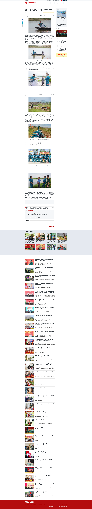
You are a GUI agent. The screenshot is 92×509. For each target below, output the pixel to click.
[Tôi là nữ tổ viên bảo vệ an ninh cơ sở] (29, 422)
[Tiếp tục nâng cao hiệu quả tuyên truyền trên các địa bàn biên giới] (29, 446)
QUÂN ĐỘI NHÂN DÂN (30, 210)
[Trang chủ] (26, 6)
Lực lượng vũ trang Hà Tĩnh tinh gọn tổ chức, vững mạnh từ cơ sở (62, 252)
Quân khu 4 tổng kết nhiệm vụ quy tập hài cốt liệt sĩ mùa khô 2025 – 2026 (62, 42)
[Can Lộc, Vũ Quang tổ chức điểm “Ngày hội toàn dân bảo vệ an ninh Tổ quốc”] (29, 414)
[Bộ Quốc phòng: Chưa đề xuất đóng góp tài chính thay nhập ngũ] (29, 278)
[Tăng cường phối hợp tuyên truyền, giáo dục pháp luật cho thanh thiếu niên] (40, 247)
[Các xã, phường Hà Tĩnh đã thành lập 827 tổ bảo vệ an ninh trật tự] (29, 462)
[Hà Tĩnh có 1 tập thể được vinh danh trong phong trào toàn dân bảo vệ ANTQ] (29, 382)
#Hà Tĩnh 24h (27, 207)
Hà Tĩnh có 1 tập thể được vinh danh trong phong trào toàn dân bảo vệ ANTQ (45, 380)
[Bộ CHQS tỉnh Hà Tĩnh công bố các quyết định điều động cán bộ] (29, 430)
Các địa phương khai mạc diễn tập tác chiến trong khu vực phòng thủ (62, 46)
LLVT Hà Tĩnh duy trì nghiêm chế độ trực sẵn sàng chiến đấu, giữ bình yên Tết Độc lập (39, 211)
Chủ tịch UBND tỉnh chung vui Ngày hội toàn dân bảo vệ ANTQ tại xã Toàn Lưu (45, 300)
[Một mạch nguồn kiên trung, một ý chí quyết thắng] (29, 270)
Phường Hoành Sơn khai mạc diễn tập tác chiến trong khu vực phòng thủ (44, 348)
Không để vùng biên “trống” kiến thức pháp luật (40, 241)
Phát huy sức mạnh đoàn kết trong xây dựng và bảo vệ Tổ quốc (44, 284)
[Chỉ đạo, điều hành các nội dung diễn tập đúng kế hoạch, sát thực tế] (29, 334)
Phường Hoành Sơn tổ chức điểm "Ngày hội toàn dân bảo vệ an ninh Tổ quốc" (45, 452)
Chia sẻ (22, 18)
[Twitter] (22, 21)
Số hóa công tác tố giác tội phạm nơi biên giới (34, 217)
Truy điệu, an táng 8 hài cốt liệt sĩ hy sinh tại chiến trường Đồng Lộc (44, 492)
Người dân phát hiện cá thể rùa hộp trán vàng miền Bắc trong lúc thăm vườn (61, 24)
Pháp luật (58, 9)
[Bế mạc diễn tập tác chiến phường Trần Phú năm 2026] (29, 470)
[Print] (22, 25)
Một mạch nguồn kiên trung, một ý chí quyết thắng (34, 213)
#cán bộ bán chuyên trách (36, 208)
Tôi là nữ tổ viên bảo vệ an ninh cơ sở (62, 38)
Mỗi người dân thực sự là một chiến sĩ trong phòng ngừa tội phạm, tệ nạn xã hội (44, 340)
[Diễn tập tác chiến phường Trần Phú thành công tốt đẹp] (29, 478)
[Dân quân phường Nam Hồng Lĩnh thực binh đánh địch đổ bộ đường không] (62, 236)
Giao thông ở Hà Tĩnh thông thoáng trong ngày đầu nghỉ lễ (61, 18)
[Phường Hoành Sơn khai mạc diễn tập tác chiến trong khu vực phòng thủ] (29, 350)
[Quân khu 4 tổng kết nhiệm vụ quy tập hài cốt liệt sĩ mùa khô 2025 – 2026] (29, 486)
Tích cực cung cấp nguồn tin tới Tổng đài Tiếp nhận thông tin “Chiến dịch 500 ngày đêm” (44, 364)
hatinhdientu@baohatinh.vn (64, 506)
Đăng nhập (66, 0)
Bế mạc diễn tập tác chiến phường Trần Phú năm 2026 (44, 468)
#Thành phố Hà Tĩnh (32, 207)
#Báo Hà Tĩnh (46, 208)
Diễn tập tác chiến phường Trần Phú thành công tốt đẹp (45, 476)
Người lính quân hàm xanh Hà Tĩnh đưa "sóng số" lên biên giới (51, 241)
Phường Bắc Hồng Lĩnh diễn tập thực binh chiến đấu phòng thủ (44, 316)
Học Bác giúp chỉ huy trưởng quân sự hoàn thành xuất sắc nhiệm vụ (36, 201)
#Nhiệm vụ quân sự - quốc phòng (39, 207)
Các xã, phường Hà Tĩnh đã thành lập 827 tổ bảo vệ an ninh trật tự (45, 460)
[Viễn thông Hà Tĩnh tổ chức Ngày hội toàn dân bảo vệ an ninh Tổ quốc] (29, 310)
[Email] (22, 23)
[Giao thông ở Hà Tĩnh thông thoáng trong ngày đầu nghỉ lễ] (61, 13)
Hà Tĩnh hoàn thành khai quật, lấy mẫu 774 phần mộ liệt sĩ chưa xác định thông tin (45, 396)
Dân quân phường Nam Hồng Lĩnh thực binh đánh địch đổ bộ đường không (62, 241)
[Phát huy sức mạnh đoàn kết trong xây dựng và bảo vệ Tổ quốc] (29, 286)
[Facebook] (59, 0)
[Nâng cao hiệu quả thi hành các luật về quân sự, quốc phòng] (29, 438)
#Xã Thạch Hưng (52, 207)
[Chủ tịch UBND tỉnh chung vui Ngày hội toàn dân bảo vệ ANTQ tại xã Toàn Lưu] (29, 302)
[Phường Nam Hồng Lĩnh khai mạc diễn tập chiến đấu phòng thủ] (30, 247)
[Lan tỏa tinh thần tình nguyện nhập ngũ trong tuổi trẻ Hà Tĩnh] (29, 390)
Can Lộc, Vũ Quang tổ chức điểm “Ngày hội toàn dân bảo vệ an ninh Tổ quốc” (45, 412)
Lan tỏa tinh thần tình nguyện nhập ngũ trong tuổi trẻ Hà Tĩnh (45, 388)
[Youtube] (61, 0)
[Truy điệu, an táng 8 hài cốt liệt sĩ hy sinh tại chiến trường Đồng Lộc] (29, 494)
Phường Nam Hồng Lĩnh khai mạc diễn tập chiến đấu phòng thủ (29, 252)
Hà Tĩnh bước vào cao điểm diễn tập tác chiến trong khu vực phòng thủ (37, 214)
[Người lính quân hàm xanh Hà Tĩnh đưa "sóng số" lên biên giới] (51, 236)
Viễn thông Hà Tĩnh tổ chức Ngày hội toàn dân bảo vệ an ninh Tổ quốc (44, 308)
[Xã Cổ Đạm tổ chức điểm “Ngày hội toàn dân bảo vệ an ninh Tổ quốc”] (29, 326)
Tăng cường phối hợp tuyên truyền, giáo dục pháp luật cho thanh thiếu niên (40, 252)
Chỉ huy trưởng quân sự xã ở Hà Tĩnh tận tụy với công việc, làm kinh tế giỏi (37, 203)
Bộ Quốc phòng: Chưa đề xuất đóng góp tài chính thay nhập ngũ (45, 276)
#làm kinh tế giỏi (42, 208)
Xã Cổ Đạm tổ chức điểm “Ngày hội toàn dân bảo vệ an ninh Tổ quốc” (45, 324)
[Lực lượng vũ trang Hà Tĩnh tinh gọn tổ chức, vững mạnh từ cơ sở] (62, 247)
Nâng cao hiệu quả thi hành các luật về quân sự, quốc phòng (45, 436)
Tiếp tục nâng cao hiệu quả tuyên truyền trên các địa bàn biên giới (44, 444)
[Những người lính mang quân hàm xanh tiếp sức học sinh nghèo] (29, 406)
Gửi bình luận (52, 226)
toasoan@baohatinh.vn (64, 507)
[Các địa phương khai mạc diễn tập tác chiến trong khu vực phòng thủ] (29, 262)
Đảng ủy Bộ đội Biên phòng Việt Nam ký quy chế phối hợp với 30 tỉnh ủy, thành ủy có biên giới (62, 50)
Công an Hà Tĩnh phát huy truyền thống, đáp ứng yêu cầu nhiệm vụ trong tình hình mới (51, 252)
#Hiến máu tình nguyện (46, 207)
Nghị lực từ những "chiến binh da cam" (33, 216)
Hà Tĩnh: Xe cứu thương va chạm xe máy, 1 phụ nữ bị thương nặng (61, 21)
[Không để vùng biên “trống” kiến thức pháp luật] (40, 236)
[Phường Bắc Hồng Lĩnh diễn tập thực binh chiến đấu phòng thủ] (29, 318)
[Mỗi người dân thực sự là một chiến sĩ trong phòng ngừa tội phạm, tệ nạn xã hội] (29, 342)
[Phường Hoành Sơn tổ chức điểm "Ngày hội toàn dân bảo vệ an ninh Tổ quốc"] (29, 454)
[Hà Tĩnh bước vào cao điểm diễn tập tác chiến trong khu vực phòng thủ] (29, 358)
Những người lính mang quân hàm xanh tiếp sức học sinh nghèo (44, 404)
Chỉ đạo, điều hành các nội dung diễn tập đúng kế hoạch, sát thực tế (44, 332)
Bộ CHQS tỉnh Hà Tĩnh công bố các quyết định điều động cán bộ (62, 35)
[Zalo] (62, 0)
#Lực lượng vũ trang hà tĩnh (29, 208)
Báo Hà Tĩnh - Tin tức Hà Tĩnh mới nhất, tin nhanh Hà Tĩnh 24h (32, 3)
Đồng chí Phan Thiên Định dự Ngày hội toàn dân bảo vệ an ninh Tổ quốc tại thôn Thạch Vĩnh (44, 292)
